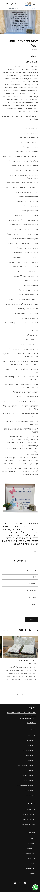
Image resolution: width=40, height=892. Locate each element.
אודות (33, 864)
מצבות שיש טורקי (29, 775)
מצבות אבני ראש (30, 791)
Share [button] (33, 56)
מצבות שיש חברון (30, 780)
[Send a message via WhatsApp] (35, 887)
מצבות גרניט (31, 745)
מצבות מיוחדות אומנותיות (27, 765)
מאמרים (28, 9)
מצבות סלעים (31, 755)
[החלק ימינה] (17, 694)
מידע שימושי (31, 869)
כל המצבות (32, 735)
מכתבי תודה (31, 849)
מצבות (33, 839)
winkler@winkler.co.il (28, 718)
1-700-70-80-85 (30, 715)
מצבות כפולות (31, 760)
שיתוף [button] (33, 551)
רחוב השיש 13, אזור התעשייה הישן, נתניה (21, 712)
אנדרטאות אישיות (29, 820)
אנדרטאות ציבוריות (29, 815)
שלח (31, 619)
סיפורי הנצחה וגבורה (29, 825)
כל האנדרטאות (30, 810)
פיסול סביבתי (31, 854)
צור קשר (33, 874)
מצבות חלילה (31, 770)
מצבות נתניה (31, 722)
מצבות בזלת (31, 740)
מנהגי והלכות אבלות (26, 660)
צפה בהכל (5, 631)
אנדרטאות (32, 844)
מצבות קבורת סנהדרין (28, 750)
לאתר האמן (32, 859)
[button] (34, 3)
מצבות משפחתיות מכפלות (26, 786)
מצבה (34, 432)
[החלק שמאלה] (22, 694)
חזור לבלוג (18, 560)
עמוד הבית (35, 9)
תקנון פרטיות (31, 796)
